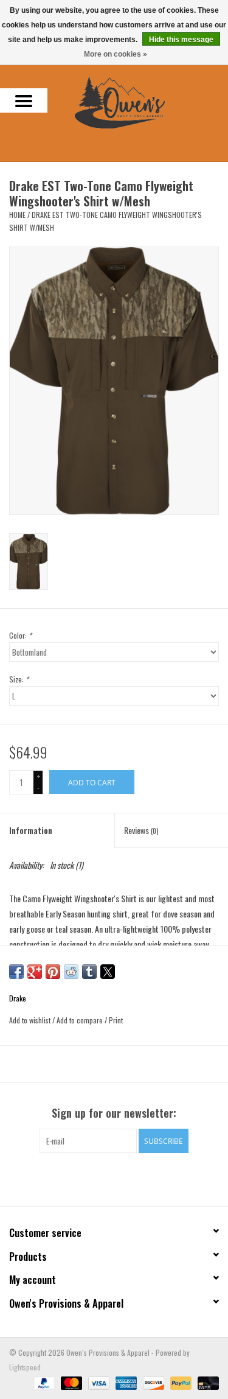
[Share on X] (107, 971)
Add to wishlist (30, 1020)
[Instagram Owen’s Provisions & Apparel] (124, 1178)
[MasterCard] (70, 1382)
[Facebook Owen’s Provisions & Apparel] (103, 1178)
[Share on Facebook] (16, 971)
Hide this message (181, 39)
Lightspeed (25, 1367)
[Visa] (97, 1382)
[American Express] (125, 1382)
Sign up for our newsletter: (114, 1113)
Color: (20, 635)
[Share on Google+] (34, 971)
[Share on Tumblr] (89, 971)
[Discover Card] (152, 1382)
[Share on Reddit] (71, 971)
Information (30, 830)
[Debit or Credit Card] (206, 1382)
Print (116, 1020)
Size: (19, 679)
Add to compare (81, 1020)
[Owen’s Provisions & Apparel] (138, 100)
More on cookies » (115, 54)
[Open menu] (23, 100)
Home (17, 214)
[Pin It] (53, 971)
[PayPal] (43, 1382)
